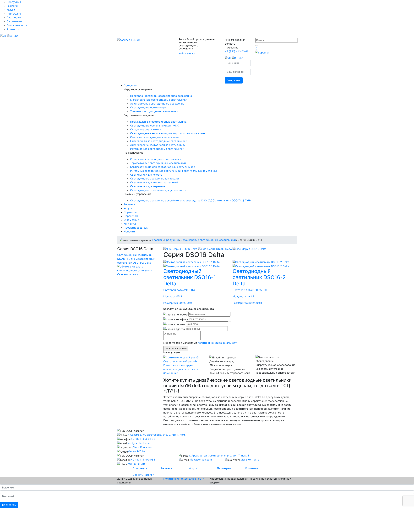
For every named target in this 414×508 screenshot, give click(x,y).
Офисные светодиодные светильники (154, 137)
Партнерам (13, 17)
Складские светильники (145, 129)
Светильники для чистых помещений (154, 182)
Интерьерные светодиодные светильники (157, 148)
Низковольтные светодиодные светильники (158, 141)
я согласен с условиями (201, 342)
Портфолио (13, 13)
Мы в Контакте (142, 447)
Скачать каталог (127, 274)
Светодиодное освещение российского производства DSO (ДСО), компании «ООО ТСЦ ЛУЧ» (190, 200)
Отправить (234, 80)
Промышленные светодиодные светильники (158, 121)
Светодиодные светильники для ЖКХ (154, 125)
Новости (129, 231)
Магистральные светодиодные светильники (158, 99)
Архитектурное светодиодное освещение (157, 103)
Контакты (12, 29)
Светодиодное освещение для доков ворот (158, 190)
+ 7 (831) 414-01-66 (143, 438)
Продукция (13, 2)
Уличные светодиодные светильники (154, 111)
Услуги (10, 9)
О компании (14, 21)
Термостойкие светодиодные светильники (158, 163)
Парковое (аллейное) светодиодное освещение (161, 95)
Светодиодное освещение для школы (154, 178)
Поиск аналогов (16, 25)
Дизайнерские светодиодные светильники (157, 145)
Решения (12, 5)
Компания (251, 468)
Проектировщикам (136, 227)
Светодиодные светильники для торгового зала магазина (167, 133)
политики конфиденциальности (218, 342)
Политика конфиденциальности (183, 478)
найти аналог (187, 53)
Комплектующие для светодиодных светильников (162, 166)
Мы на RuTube (136, 451)
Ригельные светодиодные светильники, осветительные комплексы (173, 170)
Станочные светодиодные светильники (155, 159)
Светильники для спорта (146, 174)
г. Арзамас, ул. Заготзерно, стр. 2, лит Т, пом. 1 (157, 434)
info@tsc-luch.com (138, 443)
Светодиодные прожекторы (148, 107)
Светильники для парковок (147, 186)
